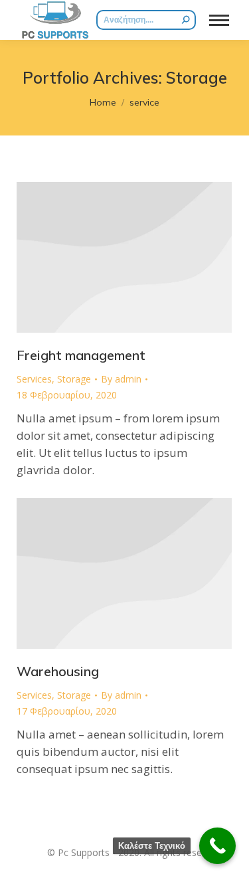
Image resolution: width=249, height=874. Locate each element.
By (121, 379)
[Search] (186, 20)
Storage (74, 379)
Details (124, 257)
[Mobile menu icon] (219, 20)
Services (34, 379)
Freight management (81, 355)
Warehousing (58, 671)
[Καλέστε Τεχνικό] (217, 846)
